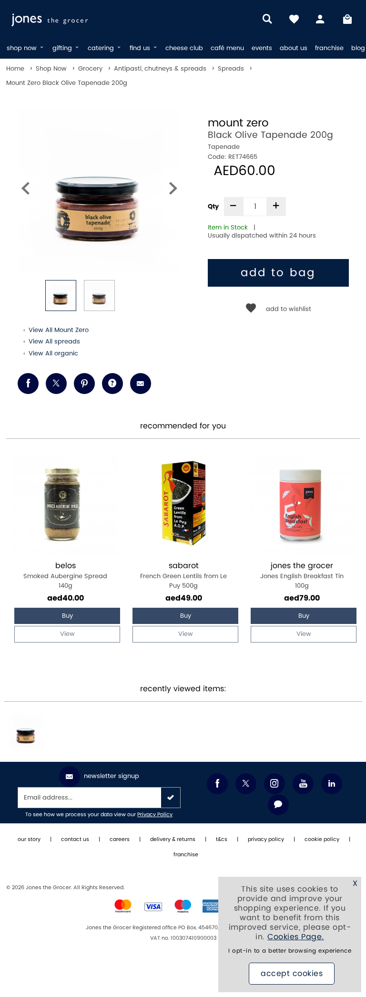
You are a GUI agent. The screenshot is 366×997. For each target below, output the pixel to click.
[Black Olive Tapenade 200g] (26, 731)
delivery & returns (172, 839)
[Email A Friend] (140, 383)
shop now (23, 48)
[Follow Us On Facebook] (217, 783)
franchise (329, 48)
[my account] (321, 19)
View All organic (53, 353)
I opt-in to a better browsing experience (289, 950)
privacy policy (266, 839)
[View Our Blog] (278, 804)
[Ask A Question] (112, 383)
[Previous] (25, 190)
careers (120, 839)
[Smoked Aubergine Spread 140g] (65, 503)
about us (293, 48)
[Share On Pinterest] (84, 383)
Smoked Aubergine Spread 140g (65, 575)
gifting (63, 48)
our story (29, 839)
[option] (99, 190)
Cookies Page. (295, 937)
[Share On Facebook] (28, 383)
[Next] (173, 190)
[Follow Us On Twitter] (245, 783)
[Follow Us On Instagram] (274, 783)
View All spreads (54, 341)
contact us (75, 839)
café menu (227, 48)
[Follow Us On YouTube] (303, 783)
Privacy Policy (155, 814)
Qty (213, 206)
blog (358, 48)
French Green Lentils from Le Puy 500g (183, 575)
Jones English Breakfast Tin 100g (302, 575)
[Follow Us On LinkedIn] (331, 783)
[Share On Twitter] (56, 383)
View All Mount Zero (59, 330)
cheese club (184, 48)
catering (102, 48)
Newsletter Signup (111, 776)
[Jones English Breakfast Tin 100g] (302, 503)
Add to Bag (278, 273)
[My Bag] (347, 19)
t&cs (221, 839)
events (262, 48)
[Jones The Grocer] (68, 19)
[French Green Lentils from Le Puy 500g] (183, 503)
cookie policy (322, 839)
